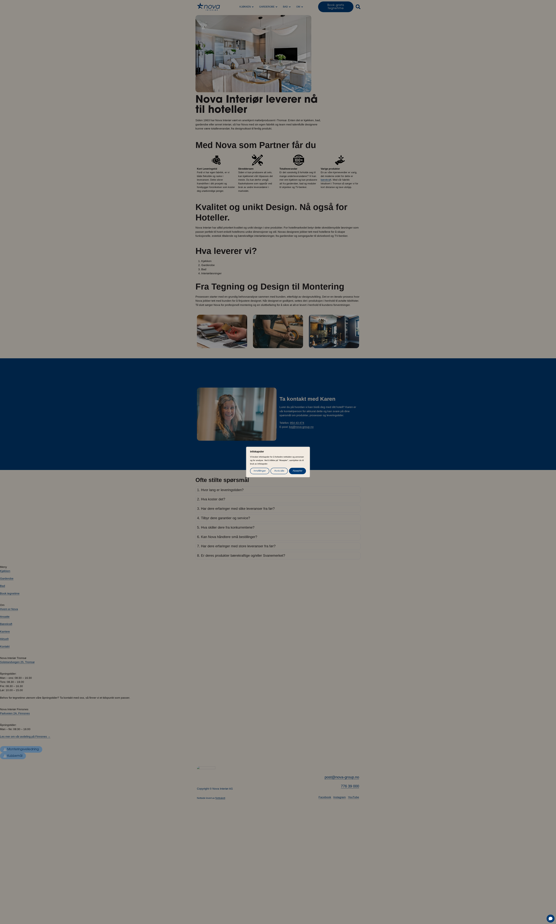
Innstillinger (260, 471)
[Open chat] (551, 919)
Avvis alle (279, 471)
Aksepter (297, 471)
